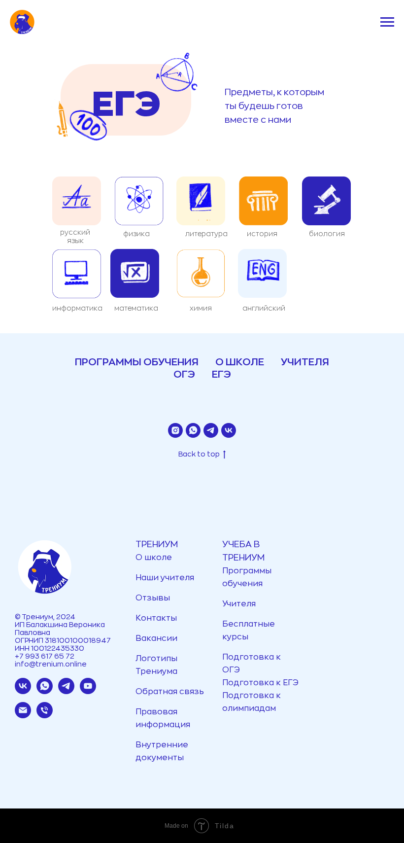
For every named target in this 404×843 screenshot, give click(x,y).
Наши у (150, 578)
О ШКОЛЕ (239, 362)
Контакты (156, 618)
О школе (153, 558)
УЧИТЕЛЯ (305, 362)
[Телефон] (44, 715)
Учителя (239, 604)
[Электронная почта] (23, 715)
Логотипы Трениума (156, 665)
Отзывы (152, 598)
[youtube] (88, 691)
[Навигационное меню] (387, 22)
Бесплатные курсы (248, 630)
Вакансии (156, 638)
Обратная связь (169, 692)
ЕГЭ (221, 374)
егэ (126, 105)
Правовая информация (162, 718)
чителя (179, 578)
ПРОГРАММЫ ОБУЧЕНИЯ (137, 362)
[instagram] (175, 430)
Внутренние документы (161, 751)
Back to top (199, 454)
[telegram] (210, 430)
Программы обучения (246, 577)
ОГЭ (184, 374)
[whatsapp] (193, 430)
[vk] (228, 430)
